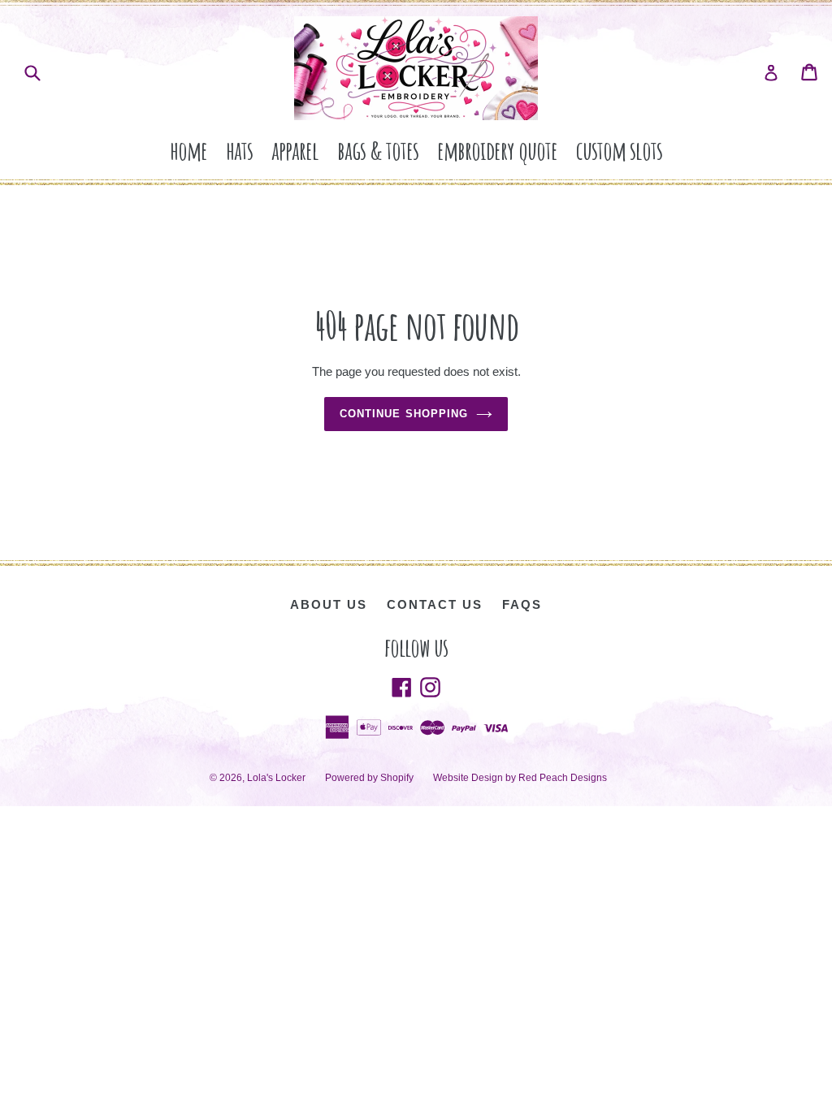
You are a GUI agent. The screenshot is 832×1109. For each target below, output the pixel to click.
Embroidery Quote (497, 149)
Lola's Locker (276, 777)
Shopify (397, 777)
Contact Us (435, 604)
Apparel (294, 149)
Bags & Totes (377, 149)
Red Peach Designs (562, 777)
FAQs (522, 604)
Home (188, 149)
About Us (328, 604)
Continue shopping (404, 414)
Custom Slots (619, 149)
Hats (239, 149)
